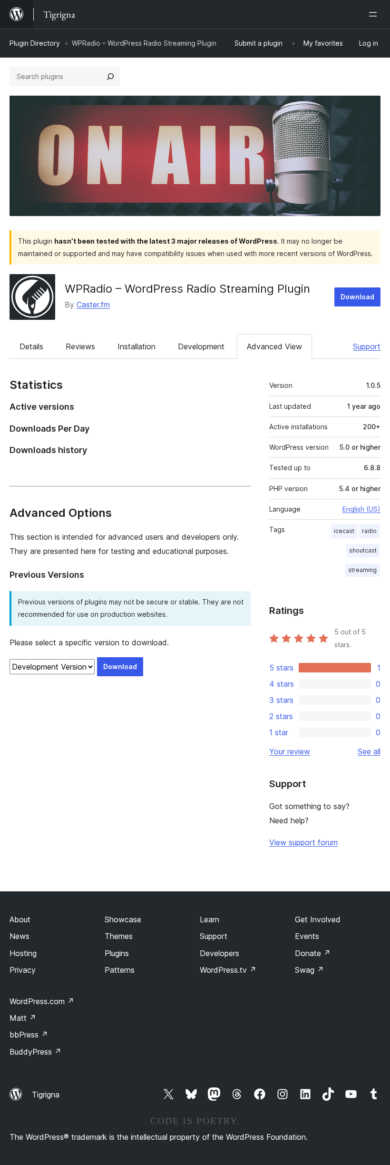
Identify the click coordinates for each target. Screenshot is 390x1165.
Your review (289, 751)
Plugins (117, 953)
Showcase (123, 919)
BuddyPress (35, 1051)
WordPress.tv (228, 970)
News (19, 936)
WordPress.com (42, 1001)
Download (357, 297)
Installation (136, 346)
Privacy (23, 970)
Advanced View (274, 346)
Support (366, 346)
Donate (313, 953)
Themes (119, 936)
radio (369, 530)
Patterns (120, 970)
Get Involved (318, 919)
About (20, 919)
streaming (362, 569)
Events (307, 936)
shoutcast (363, 550)
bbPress (29, 1034)
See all (369, 751)
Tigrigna (45, 1094)
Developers (219, 953)
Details (31, 346)
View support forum (303, 842)
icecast (344, 530)
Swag (309, 970)
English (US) (361, 509)
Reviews (80, 346)
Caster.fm (93, 304)
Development (201, 346)
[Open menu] (375, 14)
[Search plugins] (110, 76)
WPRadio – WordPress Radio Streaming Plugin (187, 289)
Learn (209, 919)
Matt (23, 1018)
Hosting (23, 953)
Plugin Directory (35, 43)
